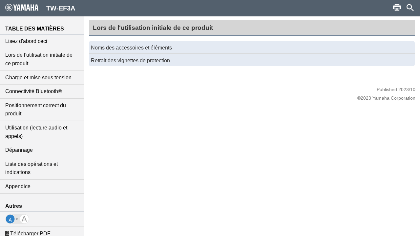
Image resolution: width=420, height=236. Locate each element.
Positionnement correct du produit (35, 110)
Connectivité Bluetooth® (33, 91)
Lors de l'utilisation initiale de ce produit (39, 59)
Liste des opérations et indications (31, 168)
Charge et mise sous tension (38, 77)
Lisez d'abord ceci (26, 41)
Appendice (18, 186)
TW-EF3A (60, 8)
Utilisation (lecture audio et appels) (36, 132)
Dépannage (19, 150)
